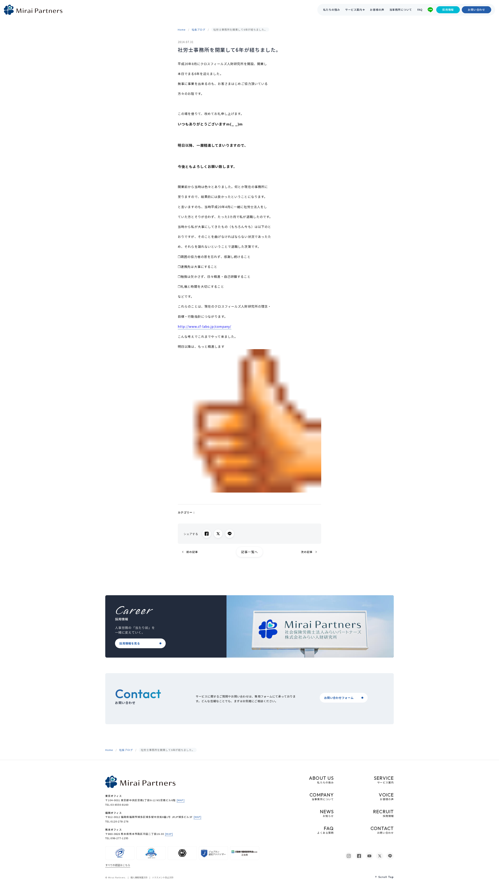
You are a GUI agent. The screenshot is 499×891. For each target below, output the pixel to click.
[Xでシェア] (218, 533)
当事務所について (400, 9)
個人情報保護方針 (139, 877)
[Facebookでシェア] (206, 533)
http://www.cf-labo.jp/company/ (204, 326)
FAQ (419, 9)
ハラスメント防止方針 (162, 877)
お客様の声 (377, 9)
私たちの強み (331, 9)
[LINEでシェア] (229, 533)
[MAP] (181, 800)
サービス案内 (353, 9)
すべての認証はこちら (117, 865)
